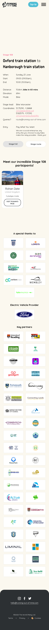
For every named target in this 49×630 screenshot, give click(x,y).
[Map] (24, 29)
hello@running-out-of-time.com (24, 603)
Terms (10, 618)
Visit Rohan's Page (12, 202)
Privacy (22, 618)
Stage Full (13, 144)
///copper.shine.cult (25, 110)
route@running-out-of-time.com (31, 119)
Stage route (36, 144)
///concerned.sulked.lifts (27, 115)
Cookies (38, 618)
